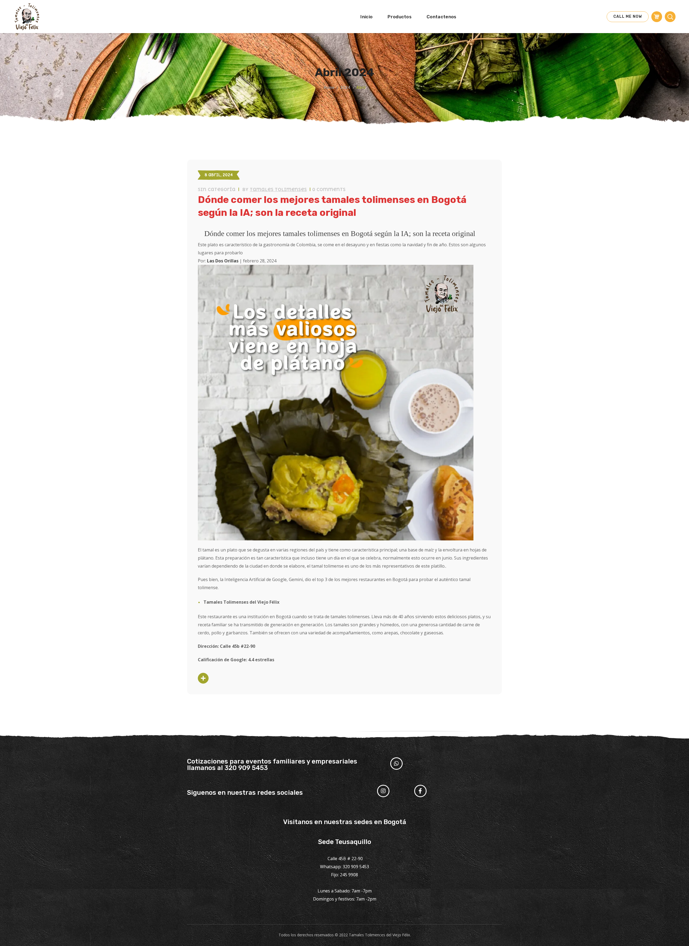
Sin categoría (216, 189)
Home (329, 87)
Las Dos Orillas (222, 261)
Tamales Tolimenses (278, 189)
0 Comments (329, 189)
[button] (628, 16)
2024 (345, 87)
